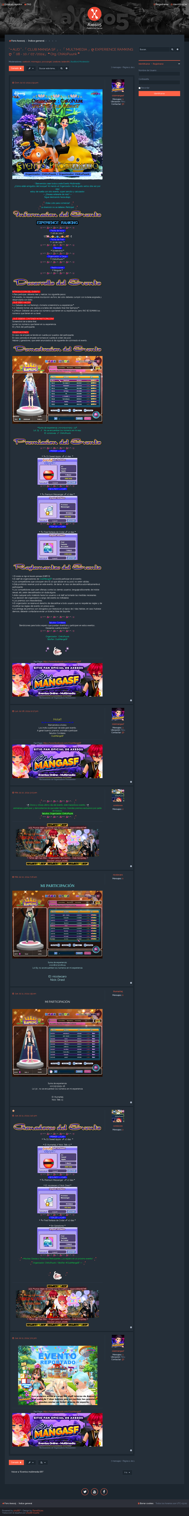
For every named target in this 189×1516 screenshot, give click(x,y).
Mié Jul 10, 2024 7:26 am (25, 877)
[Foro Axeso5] (94, 14)
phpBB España (32, 1513)
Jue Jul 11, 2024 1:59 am (25, 994)
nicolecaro (118, 875)
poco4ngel (47, 62)
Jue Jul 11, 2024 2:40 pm (25, 1116)
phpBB (17, 1510)
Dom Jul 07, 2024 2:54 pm (26, 83)
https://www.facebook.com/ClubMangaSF (62, 661)
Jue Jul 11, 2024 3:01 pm (25, 1338)
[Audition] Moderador (80, 62)
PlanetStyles (38, 1510)
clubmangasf (118, 95)
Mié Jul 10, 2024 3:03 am (25, 793)
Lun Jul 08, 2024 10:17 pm (26, 711)
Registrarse (158, 64)
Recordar (145, 88)
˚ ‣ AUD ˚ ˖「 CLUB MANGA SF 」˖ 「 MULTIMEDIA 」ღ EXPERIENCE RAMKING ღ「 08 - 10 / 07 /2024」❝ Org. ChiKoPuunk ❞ (71, 51)
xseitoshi (26, 62)
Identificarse (144, 64)
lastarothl (65, 62)
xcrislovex (118, 805)
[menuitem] (27, 4)
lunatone (56, 62)
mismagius (36, 62)
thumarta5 (118, 991)
